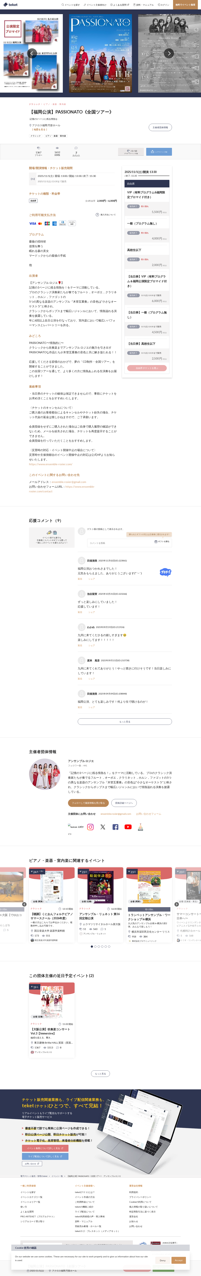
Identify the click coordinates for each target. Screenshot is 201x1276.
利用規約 (133, 1192)
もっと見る (124, 721)
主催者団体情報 (160, 127)
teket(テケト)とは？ (85, 1192)
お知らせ (133, 1221)
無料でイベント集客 (185, 4)
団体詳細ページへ (124, 803)
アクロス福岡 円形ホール (64, 1270)
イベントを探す (28, 1192)
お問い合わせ (135, 1226)
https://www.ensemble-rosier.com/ (50, 464)
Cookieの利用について (140, 1202)
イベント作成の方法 (85, 1197)
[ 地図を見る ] (39, 129)
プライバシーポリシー (140, 1197)
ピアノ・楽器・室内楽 (54, 104)
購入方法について (108, 214)
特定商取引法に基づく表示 (142, 1211)
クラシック (34, 104)
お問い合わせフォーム (148, 813)
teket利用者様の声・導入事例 (90, 1216)
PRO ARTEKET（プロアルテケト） (38, 1216)
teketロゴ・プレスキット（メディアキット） (97, 1231)
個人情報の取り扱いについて (143, 1206)
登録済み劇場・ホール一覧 (88, 1226)
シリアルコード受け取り (32, 1221)
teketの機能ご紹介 (84, 1206)
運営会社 (133, 1216)
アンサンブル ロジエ (81, 761)
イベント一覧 (57, 1176)
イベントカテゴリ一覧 (31, 1197)
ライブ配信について (85, 1211)
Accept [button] (179, 1260)
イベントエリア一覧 (30, 1202)
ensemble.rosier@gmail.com (69, 482)
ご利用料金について (85, 1202)
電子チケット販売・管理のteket (33, 1176)
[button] (92, 946)
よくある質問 (27, 1211)
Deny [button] (163, 1260)
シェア (91, 578)
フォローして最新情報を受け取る (88, 803)
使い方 (23, 1206)
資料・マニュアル (83, 1221)
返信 (80, 578)
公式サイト (76, 828)
